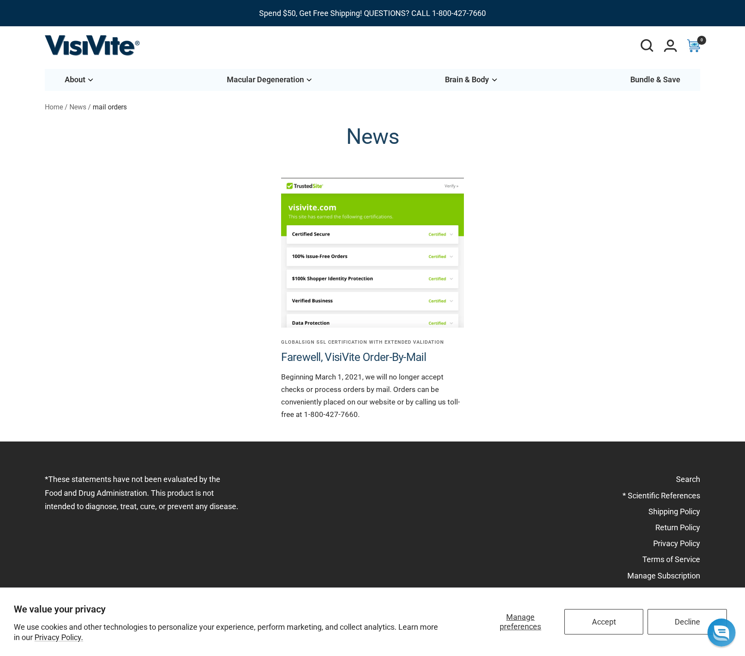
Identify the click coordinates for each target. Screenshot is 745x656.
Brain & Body (467, 79)
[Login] (670, 45)
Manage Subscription (663, 575)
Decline (687, 621)
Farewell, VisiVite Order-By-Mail (353, 357)
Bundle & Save (655, 79)
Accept (604, 621)
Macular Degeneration (265, 79)
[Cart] (693, 45)
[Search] (647, 45)
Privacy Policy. (58, 637)
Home (54, 107)
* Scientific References (661, 495)
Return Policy (677, 527)
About (75, 79)
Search (688, 479)
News (77, 107)
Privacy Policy (676, 543)
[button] (721, 633)
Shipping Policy (674, 511)
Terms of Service (671, 559)
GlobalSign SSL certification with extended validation (362, 342)
